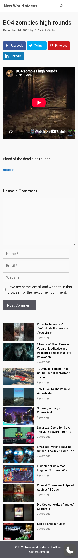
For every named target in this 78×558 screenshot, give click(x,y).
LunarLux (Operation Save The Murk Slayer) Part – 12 (54, 429)
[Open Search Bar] (61, 6)
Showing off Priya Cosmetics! (48, 410)
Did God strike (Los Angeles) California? (55, 506)
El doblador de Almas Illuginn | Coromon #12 (52, 468)
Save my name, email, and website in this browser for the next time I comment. (39, 289)
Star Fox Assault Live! (51, 523)
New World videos (20, 6)
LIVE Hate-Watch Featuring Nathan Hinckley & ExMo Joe (55, 449)
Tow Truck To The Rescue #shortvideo (53, 391)
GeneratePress (39, 552)
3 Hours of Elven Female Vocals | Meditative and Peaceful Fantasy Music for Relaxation (55, 351)
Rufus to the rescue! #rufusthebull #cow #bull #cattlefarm (53, 328)
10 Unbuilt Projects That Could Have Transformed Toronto (53, 373)
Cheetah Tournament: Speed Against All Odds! (55, 487)
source (8, 170)
